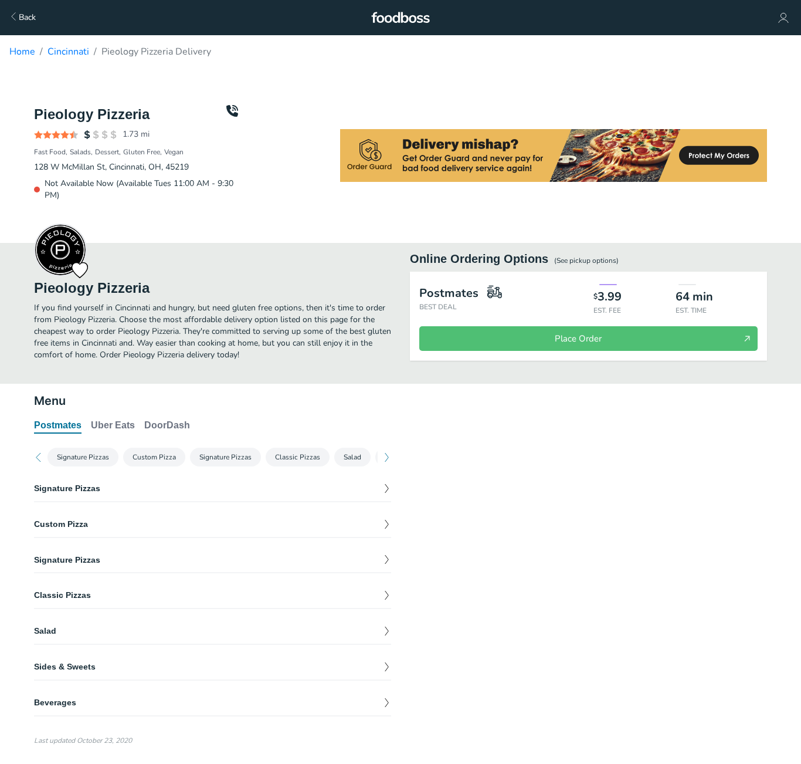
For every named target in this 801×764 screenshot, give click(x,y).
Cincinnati (68, 51)
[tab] (57, 426)
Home (22, 51)
